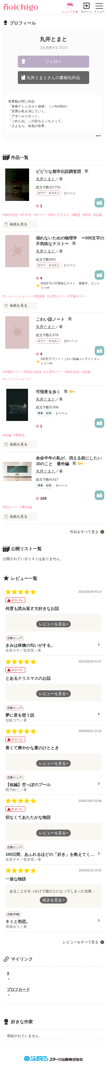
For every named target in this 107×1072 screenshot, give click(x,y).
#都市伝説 (10, 215)
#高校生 (19, 435)
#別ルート (10, 507)
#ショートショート (17, 296)
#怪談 (87, 215)
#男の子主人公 (59, 215)
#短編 (97, 215)
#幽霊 (76, 215)
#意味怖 (39, 296)
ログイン (86, 11)
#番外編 (26, 507)
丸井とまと (45, 179)
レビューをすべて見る (80, 942)
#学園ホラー (77, 296)
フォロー (53, 61)
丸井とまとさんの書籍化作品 (53, 77)
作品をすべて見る (84, 532)
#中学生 (26, 215)
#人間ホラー (56, 296)
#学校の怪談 (32, 372)
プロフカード (18, 989)
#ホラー (40, 215)
